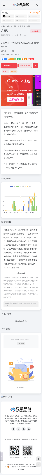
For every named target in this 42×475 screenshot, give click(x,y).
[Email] (29, 429)
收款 (23, 26)
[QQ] (13, 429)
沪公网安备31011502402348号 (19, 467)
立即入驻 (35, 12)
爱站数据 (14, 237)
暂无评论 (7, 329)
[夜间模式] (38, 464)
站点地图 (34, 439)
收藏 (36, 31)
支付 (19, 26)
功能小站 (9, 26)
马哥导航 (20, 464)
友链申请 (16, 439)
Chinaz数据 (26, 237)
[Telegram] (18, 429)
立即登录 (21, 343)
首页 (4, 26)
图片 (15, 26)
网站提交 (25, 439)
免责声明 (8, 439)
